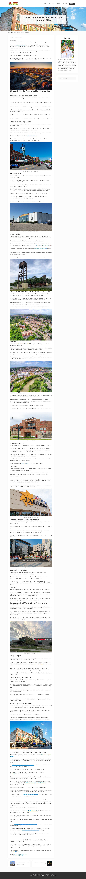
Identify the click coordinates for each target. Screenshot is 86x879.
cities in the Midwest (20, 45)
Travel (20, 855)
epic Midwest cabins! (17, 851)
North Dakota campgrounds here (43, 245)
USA (22, 855)
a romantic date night (32, 135)
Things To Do (26, 854)
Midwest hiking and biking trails (40, 248)
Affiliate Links (13, 40)
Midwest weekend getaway (32, 201)
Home (9, 32)
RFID (14, 774)
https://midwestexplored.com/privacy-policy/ (48, 875)
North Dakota (21, 854)
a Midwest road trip (25, 463)
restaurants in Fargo (38, 664)
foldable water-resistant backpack (30, 830)
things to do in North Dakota (22, 343)
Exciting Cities (16, 854)
